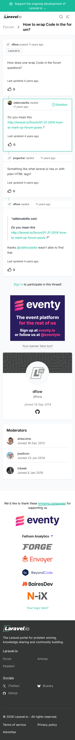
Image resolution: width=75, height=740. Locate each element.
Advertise (9, 732)
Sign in (18, 284)
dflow (37, 394)
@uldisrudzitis (27, 247)
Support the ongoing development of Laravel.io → (40, 6)
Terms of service (14, 724)
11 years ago (20, 106)
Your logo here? (37, 608)
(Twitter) (13, 686)
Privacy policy (47, 724)
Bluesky (47, 686)
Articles (43, 659)
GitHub (12, 693)
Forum (8, 27)
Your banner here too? (37, 346)
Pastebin (9, 666)
